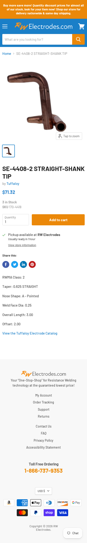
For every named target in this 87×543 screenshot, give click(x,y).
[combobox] (37, 39)
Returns (43, 416)
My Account (43, 395)
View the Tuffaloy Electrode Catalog (29, 333)
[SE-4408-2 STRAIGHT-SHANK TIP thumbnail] (8, 151)
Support (43, 409)
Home (6, 54)
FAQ (43, 433)
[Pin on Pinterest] (32, 264)
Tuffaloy (12, 183)
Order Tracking (43, 402)
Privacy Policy (43, 440)
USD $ (41, 491)
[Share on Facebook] (5, 264)
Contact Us (44, 426)
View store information (22, 245)
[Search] (78, 39)
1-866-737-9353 (43, 470)
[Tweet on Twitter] (14, 264)
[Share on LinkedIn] (23, 264)
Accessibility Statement (43, 447)
